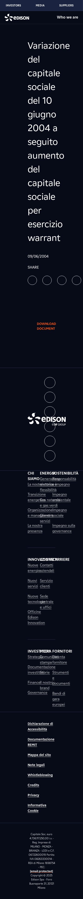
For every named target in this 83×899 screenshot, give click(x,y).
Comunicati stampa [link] (49, 659)
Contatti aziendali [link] (47, 568)
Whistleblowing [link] (40, 775)
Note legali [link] (36, 765)
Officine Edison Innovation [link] (36, 617)
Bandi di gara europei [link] (58, 699)
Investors (13, 5)
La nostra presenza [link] (35, 528)
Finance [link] (34, 682)
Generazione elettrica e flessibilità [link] (50, 484)
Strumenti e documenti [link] (61, 678)
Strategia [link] (35, 657)
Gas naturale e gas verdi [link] (50, 503)
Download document (46, 326)
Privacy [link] (33, 795)
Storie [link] (45, 672)
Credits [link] (33, 785)
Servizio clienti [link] (46, 583)
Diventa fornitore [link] (59, 659)
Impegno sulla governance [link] (63, 528)
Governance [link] (37, 692)
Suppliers (66, 5)
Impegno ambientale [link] (61, 497)
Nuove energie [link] (34, 568)
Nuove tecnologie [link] (36, 599)
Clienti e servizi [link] (46, 518)
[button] (32, 280)
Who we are (67, 17)
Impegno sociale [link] (59, 513)
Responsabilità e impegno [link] (64, 481)
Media (40, 5)
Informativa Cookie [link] (37, 808)
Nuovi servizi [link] (33, 583)
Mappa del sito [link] (39, 755)
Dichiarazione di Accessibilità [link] (40, 726)
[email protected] (41, 871)
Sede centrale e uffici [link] (46, 601)
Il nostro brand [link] (46, 685)
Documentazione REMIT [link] (41, 742)
